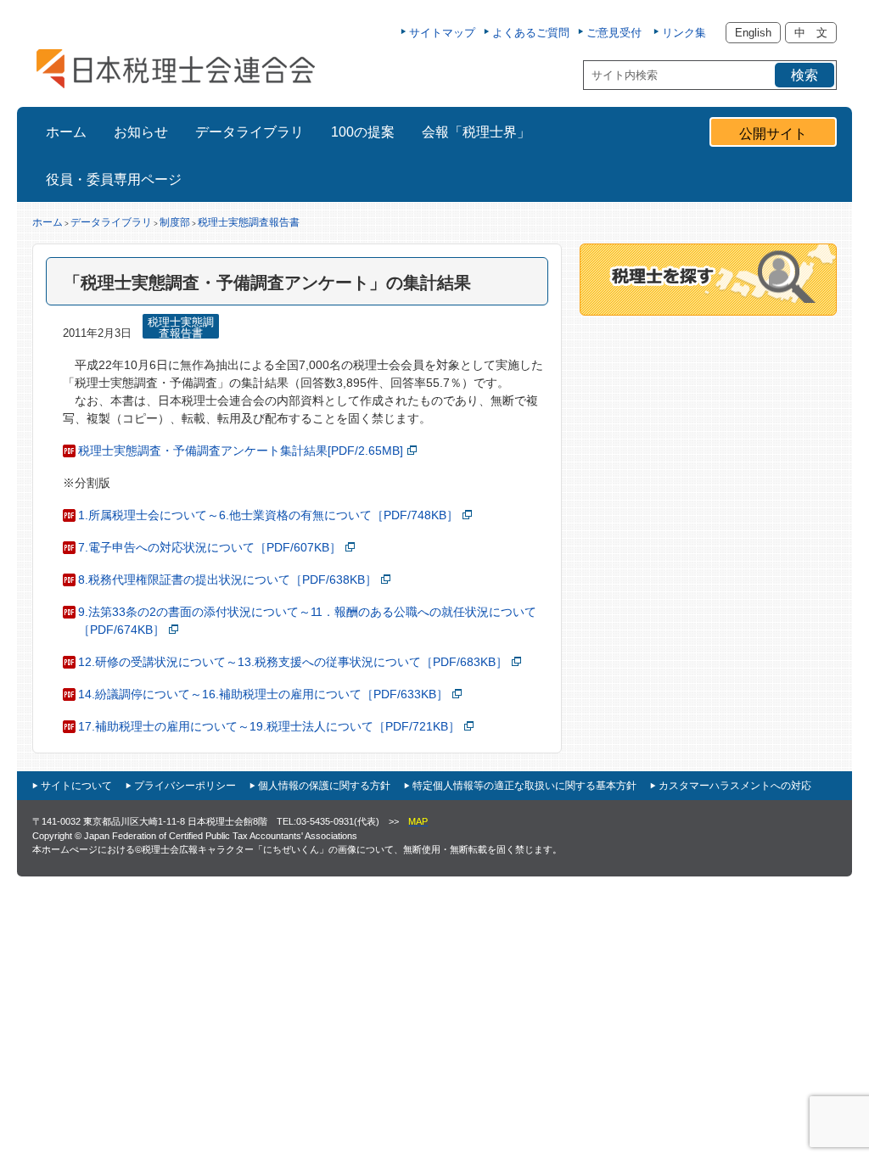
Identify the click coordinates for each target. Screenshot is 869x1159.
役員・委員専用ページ (114, 179)
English (753, 32)
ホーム (66, 132)
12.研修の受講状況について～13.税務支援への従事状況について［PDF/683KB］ (292, 662)
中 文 (810, 32)
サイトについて (76, 786)
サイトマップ (442, 32)
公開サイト (773, 133)
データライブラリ (249, 132)
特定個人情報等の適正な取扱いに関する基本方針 (524, 786)
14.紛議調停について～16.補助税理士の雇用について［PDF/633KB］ (263, 694)
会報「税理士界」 (476, 132)
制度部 (175, 222)
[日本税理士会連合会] (175, 68)
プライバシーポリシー (185, 786)
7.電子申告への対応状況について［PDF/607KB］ (209, 547)
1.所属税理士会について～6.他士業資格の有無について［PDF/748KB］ (268, 515)
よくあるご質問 (530, 32)
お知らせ (141, 132)
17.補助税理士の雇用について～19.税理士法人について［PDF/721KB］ (269, 726)
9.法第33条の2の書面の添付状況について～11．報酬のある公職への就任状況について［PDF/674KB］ (307, 620)
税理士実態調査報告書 (249, 222)
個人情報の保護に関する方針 (324, 786)
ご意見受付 (614, 32)
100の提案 (363, 132)
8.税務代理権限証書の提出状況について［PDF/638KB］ (227, 579)
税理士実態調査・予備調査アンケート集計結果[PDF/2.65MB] (240, 450)
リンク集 (684, 32)
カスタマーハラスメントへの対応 (735, 786)
